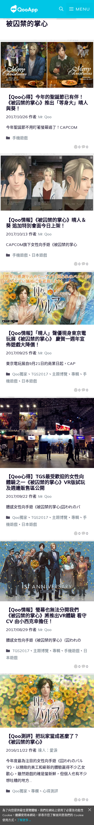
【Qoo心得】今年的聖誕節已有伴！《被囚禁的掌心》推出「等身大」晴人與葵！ (47, 102)
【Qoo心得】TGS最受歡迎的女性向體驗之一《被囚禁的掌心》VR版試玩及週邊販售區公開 (45, 482)
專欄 (35, 791)
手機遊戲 (20, 137)
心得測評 (50, 791)
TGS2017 (39, 374)
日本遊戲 (39, 255)
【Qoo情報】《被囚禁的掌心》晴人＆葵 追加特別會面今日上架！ (46, 223)
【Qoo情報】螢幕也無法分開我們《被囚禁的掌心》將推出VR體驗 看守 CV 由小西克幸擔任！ (46, 615)
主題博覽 (59, 374)
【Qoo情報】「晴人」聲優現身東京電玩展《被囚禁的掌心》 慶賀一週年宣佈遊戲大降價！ (46, 339)
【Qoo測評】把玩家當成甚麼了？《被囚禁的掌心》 (42, 739)
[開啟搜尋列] (61, 9)
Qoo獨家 (19, 374)
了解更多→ (24, 820)
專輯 (75, 374)
